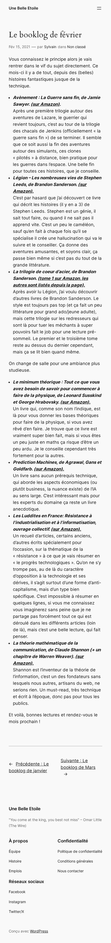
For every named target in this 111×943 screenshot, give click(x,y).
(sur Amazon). (75, 402)
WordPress (39, 931)
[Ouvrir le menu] (99, 8)
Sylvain (50, 47)
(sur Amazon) (45, 104)
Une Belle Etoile (23, 8)
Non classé (76, 47)
